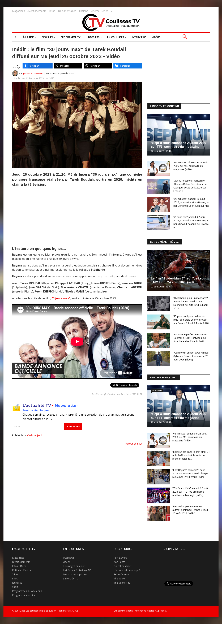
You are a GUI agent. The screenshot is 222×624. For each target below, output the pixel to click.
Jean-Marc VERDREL (33, 73)
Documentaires (67, 10)
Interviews (139, 37)
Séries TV (106, 10)
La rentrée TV (70, 578)
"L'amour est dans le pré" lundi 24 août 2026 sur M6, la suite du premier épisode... (191, 455)
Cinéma (95, 10)
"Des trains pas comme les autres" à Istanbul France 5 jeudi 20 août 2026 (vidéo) (190, 510)
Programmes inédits (23, 595)
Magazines (18, 10)
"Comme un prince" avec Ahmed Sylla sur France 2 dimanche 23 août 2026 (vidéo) (190, 356)
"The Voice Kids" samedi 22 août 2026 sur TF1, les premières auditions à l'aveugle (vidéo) (190, 492)
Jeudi (39, 435)
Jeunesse (17, 582)
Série (15, 574)
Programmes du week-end (27, 591)
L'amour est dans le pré (127, 570)
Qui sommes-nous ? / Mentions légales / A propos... (140, 610)
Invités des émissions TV (77, 570)
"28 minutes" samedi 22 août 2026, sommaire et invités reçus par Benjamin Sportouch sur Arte (191, 202)
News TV (47, 37)
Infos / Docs (19, 566)
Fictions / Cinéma (22, 570)
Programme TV (70, 37)
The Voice (119, 578)
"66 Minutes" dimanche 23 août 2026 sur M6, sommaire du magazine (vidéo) (190, 166)
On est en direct (122, 566)
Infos (52, 10)
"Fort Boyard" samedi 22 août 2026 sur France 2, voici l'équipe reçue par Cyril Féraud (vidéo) (190, 473)
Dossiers (94, 37)
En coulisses (115, 37)
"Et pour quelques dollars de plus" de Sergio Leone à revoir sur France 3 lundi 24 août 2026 (191, 320)
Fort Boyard (120, 557)
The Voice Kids (122, 582)
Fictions (83, 10)
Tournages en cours (74, 566)
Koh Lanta (119, 561)
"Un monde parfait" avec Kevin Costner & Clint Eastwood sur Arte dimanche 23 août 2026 (190, 338)
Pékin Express (121, 574)
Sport (15, 586)
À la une (28, 37)
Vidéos (156, 37)
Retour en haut (133, 443)
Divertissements (36, 10)
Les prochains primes (75, 574)
